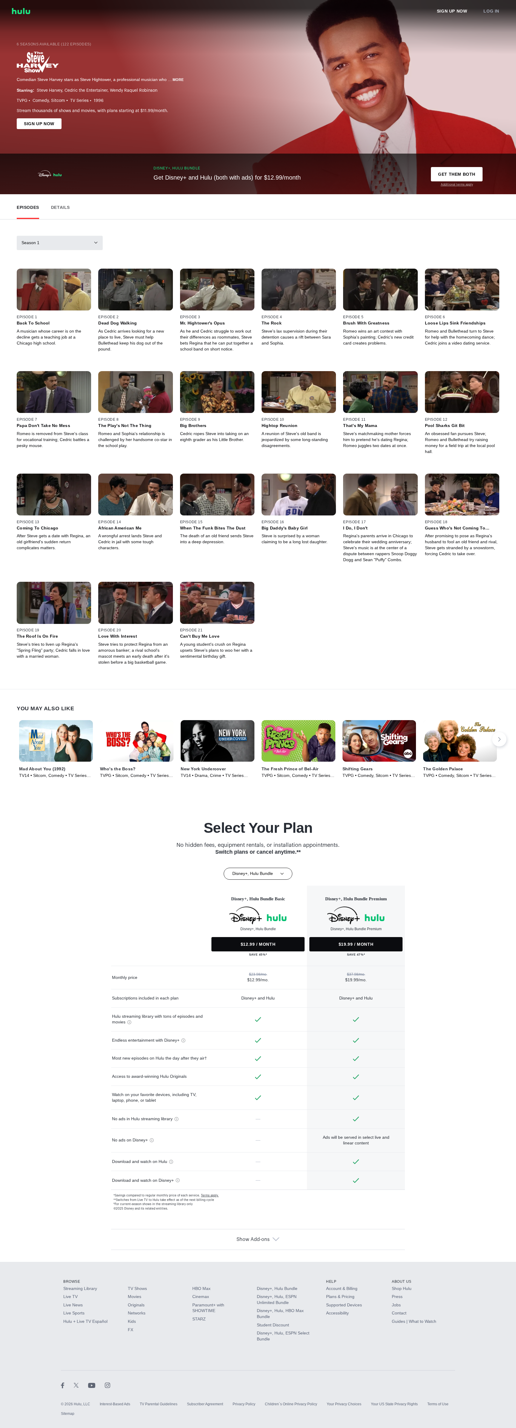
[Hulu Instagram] (107, 1385)
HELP (331, 1281)
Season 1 (30, 242)
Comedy (41, 101)
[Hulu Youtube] (96, 1385)
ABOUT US (401, 1281)
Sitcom (58, 101)
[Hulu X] (81, 1385)
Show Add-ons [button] (253, 1239)
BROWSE (71, 1281)
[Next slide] (499, 739)
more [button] (178, 80)
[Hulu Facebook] (67, 1385)
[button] (28, 206)
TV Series (79, 101)
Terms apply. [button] (210, 1195)
